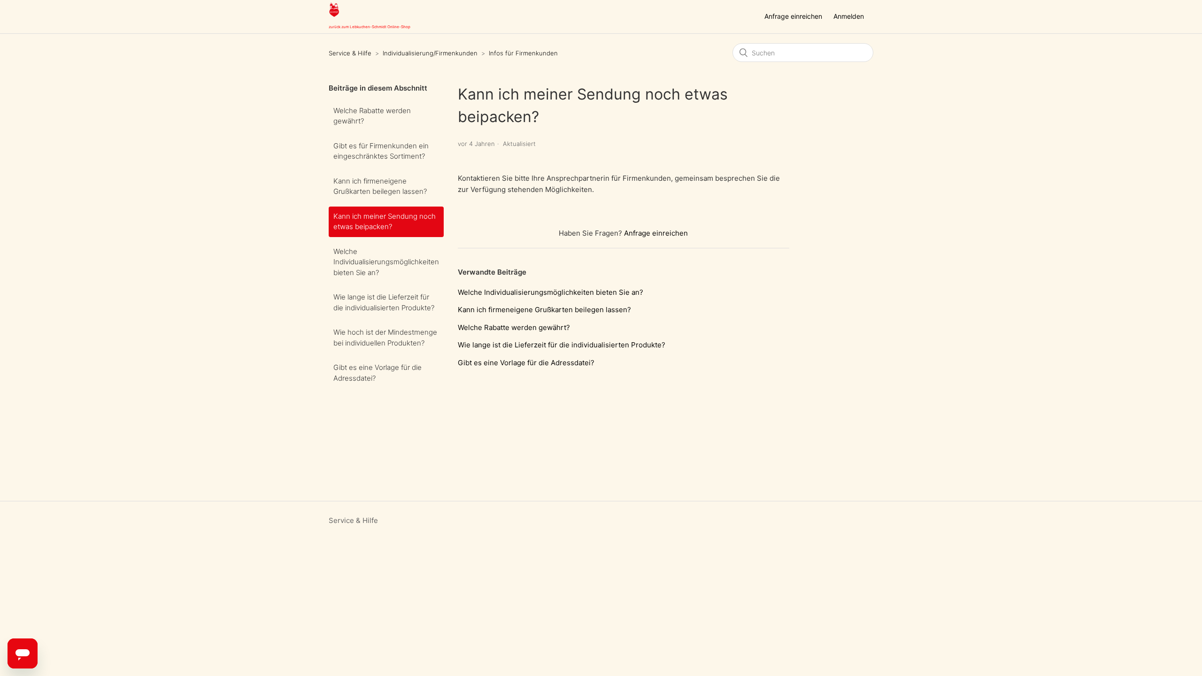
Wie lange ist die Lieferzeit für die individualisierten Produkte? (383, 302)
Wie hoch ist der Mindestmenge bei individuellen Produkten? (385, 337)
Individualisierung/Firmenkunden (430, 53)
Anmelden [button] (848, 16)
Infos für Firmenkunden (523, 53)
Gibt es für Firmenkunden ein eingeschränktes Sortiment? (381, 151)
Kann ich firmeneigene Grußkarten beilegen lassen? (380, 186)
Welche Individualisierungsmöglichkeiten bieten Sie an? (386, 262)
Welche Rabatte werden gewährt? (372, 116)
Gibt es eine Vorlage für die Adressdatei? (377, 373)
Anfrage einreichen (793, 16)
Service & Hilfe (350, 53)
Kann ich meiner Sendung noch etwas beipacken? (384, 221)
